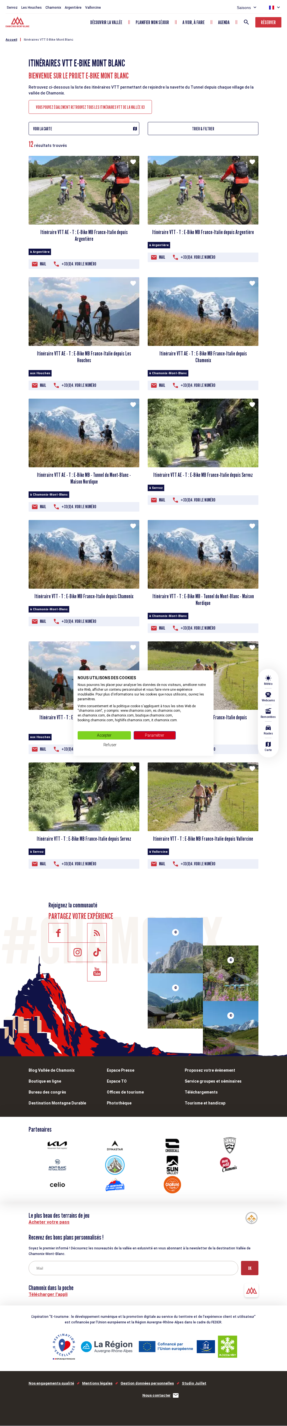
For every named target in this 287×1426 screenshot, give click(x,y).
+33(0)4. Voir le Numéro (78, 264)
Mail (43, 264)
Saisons (244, 7)
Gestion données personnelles (147, 1383)
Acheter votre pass (49, 1222)
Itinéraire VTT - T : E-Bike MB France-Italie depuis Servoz (84, 838)
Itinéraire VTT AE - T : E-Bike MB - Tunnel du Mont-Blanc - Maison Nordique (84, 478)
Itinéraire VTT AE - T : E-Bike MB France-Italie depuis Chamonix (203, 357)
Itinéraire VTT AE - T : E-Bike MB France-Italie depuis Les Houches (84, 357)
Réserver (268, 22)
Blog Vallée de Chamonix (52, 1070)
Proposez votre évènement (210, 1070)
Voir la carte (42, 128)
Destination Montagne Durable (57, 1103)
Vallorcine (93, 8)
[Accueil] (18, 23)
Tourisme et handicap (205, 1103)
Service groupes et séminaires (213, 1081)
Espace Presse (120, 1070)
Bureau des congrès (47, 1092)
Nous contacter (156, 1395)
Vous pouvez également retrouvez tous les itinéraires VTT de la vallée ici (90, 107)
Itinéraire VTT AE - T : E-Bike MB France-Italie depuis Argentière (84, 235)
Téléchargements (201, 1092)
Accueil (11, 39)
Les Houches (31, 8)
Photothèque (119, 1103)
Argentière (73, 8)
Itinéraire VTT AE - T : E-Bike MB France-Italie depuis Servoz (203, 475)
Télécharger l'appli (48, 1294)
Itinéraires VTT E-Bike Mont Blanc (48, 39)
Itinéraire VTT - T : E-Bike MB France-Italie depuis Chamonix (83, 596)
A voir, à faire (193, 22)
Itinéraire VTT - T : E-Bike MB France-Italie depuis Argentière (203, 232)
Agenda (224, 22)
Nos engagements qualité (51, 1383)
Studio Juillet (194, 1383)
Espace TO (117, 1081)
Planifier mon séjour (152, 22)
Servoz (12, 8)
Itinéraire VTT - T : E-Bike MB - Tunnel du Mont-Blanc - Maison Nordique (203, 599)
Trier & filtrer (203, 128)
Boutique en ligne (45, 1081)
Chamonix (53, 8)
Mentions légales (97, 1383)
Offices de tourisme (125, 1092)
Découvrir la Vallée (106, 22)
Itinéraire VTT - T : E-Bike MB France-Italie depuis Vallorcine (203, 838)
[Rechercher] (246, 22)
